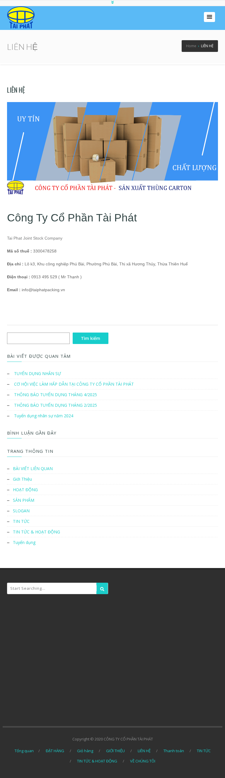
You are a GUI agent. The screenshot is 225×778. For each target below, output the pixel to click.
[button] (209, 17)
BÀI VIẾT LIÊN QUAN (33, 468)
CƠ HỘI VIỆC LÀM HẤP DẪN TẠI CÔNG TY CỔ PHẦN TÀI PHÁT (74, 384)
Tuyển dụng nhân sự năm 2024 (43, 415)
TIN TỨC (21, 521)
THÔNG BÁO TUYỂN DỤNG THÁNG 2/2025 (55, 405)
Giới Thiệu (22, 479)
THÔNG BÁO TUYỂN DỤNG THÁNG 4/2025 (55, 394)
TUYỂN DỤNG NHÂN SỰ (37, 373)
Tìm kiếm (90, 338)
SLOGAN (21, 510)
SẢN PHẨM (23, 500)
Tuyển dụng (24, 542)
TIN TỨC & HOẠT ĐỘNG (36, 532)
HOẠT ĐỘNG (25, 489)
